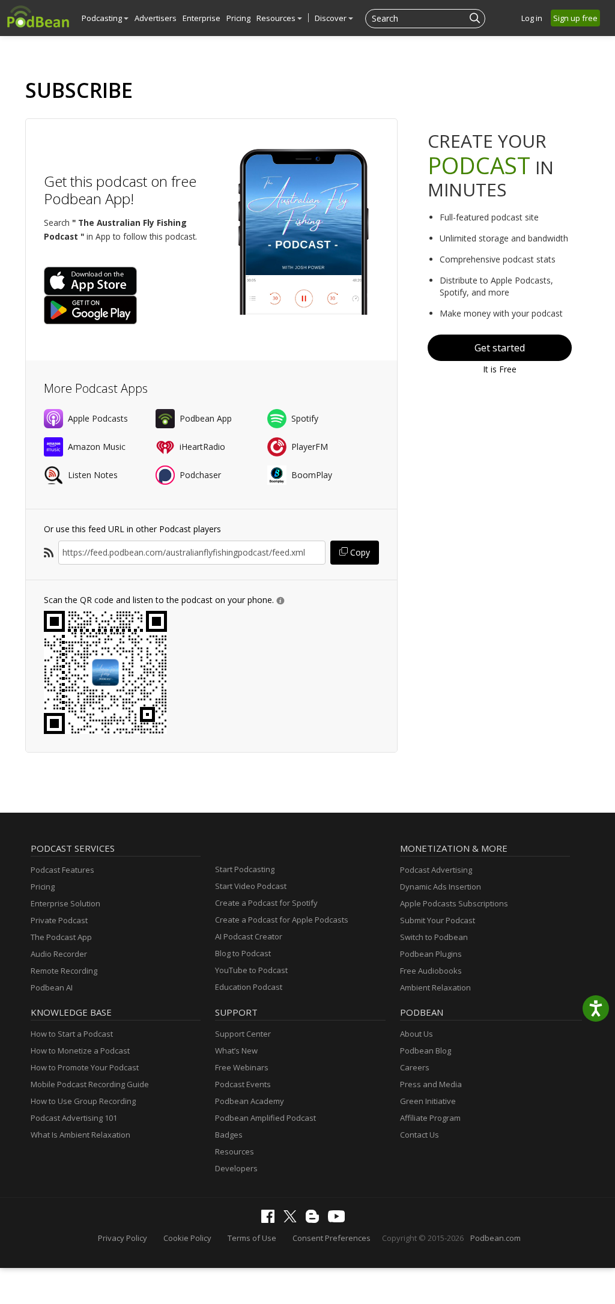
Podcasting (103, 18)
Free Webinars (241, 1067)
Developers (236, 1168)
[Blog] (315, 1220)
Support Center (243, 1033)
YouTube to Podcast (251, 970)
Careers (414, 1067)
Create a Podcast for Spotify (266, 902)
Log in (531, 18)
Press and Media (431, 1084)
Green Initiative (428, 1101)
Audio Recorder (59, 953)
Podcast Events (243, 1084)
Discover (331, 18)
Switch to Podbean (434, 937)
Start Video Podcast (250, 886)
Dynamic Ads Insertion (440, 886)
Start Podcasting (244, 869)
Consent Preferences (331, 1238)
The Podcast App (61, 937)
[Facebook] (270, 1220)
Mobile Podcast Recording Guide (90, 1084)
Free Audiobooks (431, 970)
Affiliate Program (430, 1117)
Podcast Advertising (436, 869)
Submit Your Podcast (437, 920)
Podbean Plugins (431, 953)
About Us (416, 1033)
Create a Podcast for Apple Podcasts (281, 919)
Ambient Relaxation (435, 987)
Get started (499, 347)
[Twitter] (293, 1219)
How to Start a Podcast (72, 1033)
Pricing (238, 18)
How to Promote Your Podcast (85, 1067)
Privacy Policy (122, 1238)
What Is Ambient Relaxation (80, 1134)
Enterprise (201, 18)
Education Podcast (248, 986)
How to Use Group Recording (83, 1101)
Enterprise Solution (65, 903)
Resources (276, 18)
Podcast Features (62, 869)
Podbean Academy (249, 1101)
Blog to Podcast (243, 953)
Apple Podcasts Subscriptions (454, 903)
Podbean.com (495, 1238)
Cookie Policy (187, 1238)
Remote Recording (64, 970)
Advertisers (156, 18)
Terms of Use (252, 1238)
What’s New (236, 1050)
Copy (359, 552)
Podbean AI (52, 987)
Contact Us (419, 1134)
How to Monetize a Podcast (80, 1050)
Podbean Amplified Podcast (265, 1117)
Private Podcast (59, 920)
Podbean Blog (425, 1050)
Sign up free (575, 18)
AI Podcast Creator (248, 936)
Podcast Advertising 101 (74, 1117)
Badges (229, 1134)
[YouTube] (339, 1219)
